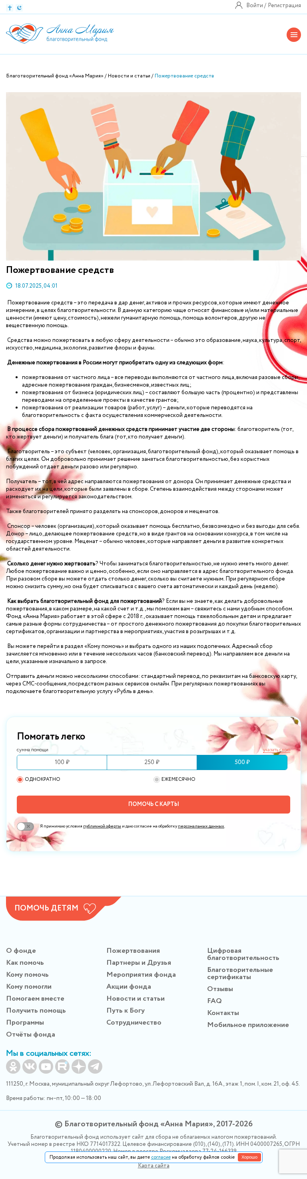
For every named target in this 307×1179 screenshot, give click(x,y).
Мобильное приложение (248, 1025)
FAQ (214, 1001)
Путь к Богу (125, 1010)
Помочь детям (46, 908)
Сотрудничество (133, 1022)
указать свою (276, 750)
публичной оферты (102, 826)
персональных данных (201, 826)
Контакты (223, 1013)
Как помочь (25, 963)
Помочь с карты (153, 804)
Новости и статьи (135, 998)
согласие (161, 1157)
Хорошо (249, 1157)
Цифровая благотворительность (243, 954)
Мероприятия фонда (141, 975)
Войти (254, 6)
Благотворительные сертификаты (240, 973)
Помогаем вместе (35, 998)
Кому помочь (27, 975)
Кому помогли (29, 987)
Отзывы (220, 989)
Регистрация (284, 6)
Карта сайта (153, 1165)
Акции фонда (128, 987)
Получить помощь (36, 1010)
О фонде (21, 951)
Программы (25, 1022)
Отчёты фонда (30, 1034)
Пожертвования (133, 951)
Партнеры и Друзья (138, 963)
